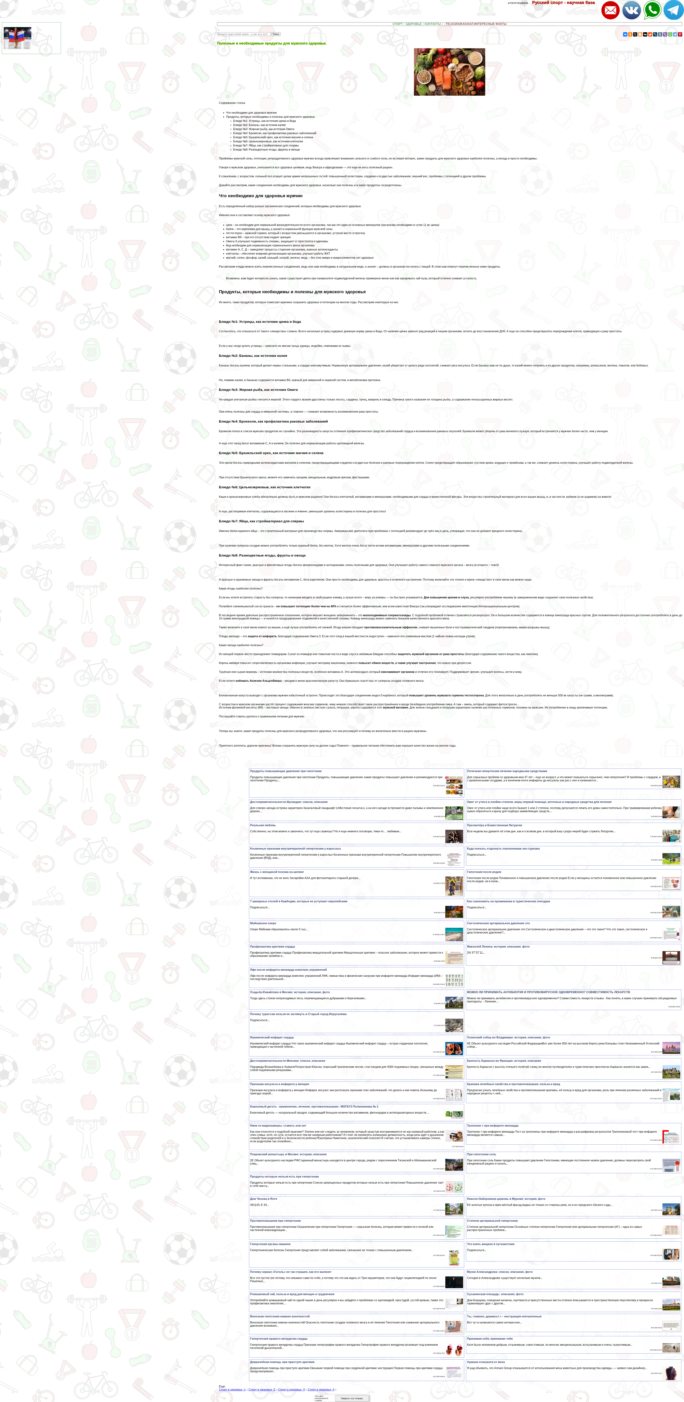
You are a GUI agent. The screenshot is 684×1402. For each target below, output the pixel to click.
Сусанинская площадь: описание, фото (495, 1294)
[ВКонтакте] (625, 34)
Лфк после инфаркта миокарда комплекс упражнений (288, 969)
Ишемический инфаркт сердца (272, 1037)
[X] (635, 34)
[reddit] (650, 34)
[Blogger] (640, 34)
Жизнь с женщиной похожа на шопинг (277, 871)
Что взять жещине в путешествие (491, 1244)
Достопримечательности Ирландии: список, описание (289, 801)
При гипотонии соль (481, 1154)
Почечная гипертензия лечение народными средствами (507, 771)
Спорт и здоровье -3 (291, 1389)
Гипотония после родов (484, 871)
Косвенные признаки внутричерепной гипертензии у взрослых (295, 848)
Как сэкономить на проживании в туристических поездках (508, 901)
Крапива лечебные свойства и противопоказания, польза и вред (513, 1084)
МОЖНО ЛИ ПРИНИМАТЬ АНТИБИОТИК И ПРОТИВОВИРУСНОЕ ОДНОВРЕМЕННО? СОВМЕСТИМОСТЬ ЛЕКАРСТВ (548, 992)
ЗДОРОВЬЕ (414, 23)
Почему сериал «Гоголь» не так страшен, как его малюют (290, 1271)
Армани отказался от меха (486, 1362)
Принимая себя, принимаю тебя (490, 1338)
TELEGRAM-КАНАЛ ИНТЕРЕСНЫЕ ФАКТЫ (476, 23)
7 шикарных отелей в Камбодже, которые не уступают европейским (298, 901)
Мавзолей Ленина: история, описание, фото (498, 946)
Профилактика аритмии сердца (272, 946)
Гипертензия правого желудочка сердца (278, 1338)
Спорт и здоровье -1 (232, 1389)
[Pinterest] (680, 34)
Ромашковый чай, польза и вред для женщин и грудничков (292, 1294)
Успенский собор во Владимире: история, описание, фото (508, 1037)
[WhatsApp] (670, 34)
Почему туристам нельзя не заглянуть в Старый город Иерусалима (298, 1014)
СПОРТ (398, 23)
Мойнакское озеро (263, 923)
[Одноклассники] (630, 34)
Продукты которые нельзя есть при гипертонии (284, 1176)
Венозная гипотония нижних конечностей (280, 1316)
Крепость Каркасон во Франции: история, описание (504, 1060)
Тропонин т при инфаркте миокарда (493, 1125)
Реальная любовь (263, 825)
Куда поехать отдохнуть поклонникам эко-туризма (503, 848)
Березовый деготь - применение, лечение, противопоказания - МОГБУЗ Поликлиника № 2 (314, 1106)
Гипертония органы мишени (270, 1244)
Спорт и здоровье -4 (321, 1389)
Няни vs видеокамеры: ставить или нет (278, 1125)
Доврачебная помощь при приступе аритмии (282, 1362)
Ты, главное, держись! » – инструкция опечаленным (504, 1316)
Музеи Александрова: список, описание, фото (500, 1271)
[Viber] (665, 34)
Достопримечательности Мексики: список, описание (287, 1060)
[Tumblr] (660, 34)
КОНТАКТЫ (433, 23)
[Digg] (645, 34)
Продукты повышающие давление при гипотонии (286, 771)
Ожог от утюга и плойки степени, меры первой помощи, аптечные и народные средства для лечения (539, 801)
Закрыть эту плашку (352, 1398)
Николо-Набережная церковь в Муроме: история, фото (506, 1198)
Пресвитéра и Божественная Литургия (494, 825)
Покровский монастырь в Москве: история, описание (288, 1154)
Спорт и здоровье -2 (261, 1389)
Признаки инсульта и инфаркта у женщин (279, 1084)
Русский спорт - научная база (566, 2)
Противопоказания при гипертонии (275, 1220)
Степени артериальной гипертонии (492, 1220)
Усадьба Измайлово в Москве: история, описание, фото (290, 992)
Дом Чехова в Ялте (263, 1198)
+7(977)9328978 (518, 3)
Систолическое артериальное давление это (498, 923)
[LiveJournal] (655, 34)
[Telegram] (675, 34)
